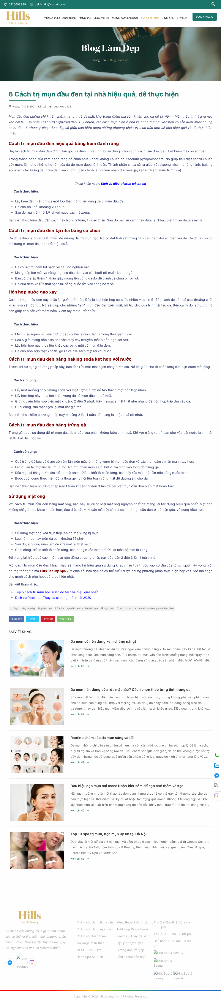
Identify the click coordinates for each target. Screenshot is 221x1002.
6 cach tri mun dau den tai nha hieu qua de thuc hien (145, 608)
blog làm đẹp (28, 608)
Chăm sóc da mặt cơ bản (95, 922)
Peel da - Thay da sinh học (133, 936)
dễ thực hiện (107, 608)
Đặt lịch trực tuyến (130, 943)
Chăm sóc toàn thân (91, 936)
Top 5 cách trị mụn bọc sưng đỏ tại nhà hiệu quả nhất (56, 592)
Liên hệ (182, 18)
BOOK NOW (204, 16)
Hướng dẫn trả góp (130, 950)
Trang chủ (52, 18)
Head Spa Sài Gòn (90, 957)
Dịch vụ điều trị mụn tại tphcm (123, 183)
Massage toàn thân (90, 943)
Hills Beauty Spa (53, 571)
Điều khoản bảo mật (131, 957)
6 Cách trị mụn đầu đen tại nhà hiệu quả (76, 608)
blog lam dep (45, 608)
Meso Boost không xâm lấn (133, 922)
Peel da (33, 598)
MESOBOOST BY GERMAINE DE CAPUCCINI (89, 950)
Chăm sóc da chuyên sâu (95, 929)
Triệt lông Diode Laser (132, 929)
